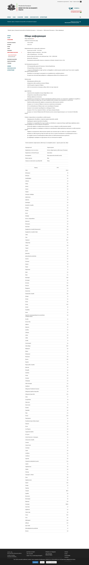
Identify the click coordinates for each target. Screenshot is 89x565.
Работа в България (11, 61)
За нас (14, 17)
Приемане (35, 562)
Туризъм (9, 63)
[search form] (80, 17)
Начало (71, 1)
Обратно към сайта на (75, 21)
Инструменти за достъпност (63, 1)
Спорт (8, 48)
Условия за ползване (11, 555)
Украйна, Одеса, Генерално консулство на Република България (21, 30)
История (9, 44)
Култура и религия (11, 42)
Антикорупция (43, 17)
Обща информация (12, 55)
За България (20, 17)
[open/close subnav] (21, 52)
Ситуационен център (75, 11)
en (80, 1)
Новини (26, 17)
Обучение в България (12, 59)
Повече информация (51, 562)
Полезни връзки (11, 56)
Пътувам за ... (77, 8)
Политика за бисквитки (11, 556)
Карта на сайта (76, 1)
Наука (8, 46)
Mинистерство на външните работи (72, 22)
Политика (9, 50)
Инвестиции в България (49, 30)
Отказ (42, 562)
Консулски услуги (34, 17)
